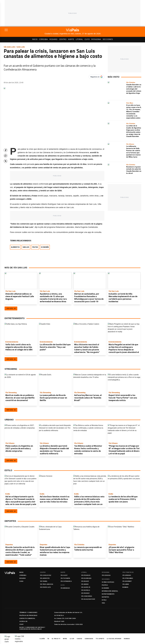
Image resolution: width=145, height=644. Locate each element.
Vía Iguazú (85, 581)
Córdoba (43, 39)
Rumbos (125, 587)
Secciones (108, 39)
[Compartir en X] (5, 161)
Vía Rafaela (85, 590)
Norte (71, 39)
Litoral (79, 39)
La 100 (72, 638)
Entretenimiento (108, 594)
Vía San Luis (9, 47)
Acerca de (23, 621)
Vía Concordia (86, 596)
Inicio (34, 39)
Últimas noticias (108, 582)
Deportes (105, 597)
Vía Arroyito (45, 578)
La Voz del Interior (114, 638)
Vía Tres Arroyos (46, 584)
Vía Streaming (127, 578)
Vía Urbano (126, 575)
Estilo (104, 600)
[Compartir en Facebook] (5, 150)
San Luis (21, 47)
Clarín (42, 638)
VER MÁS (9, 308)
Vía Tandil (43, 581)
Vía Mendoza (65, 588)
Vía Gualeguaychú (88, 599)
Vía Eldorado (86, 578)
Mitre (65, 638)
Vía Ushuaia (106, 575)
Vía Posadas (85, 575)
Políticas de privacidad (28, 615)
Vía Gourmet (127, 581)
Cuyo (87, 39)
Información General (110, 591)
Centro (62, 39)
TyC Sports (100, 638)
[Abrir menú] (25, 30)
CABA (21, 581)
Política (105, 585)
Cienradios (89, 638)
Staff (21, 624)
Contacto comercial (27, 618)
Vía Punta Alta (45, 587)
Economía (45, 247)
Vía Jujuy (64, 575)
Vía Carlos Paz (45, 575)
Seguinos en (95, 77)
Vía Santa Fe (85, 587)
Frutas (35, 247)
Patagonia (96, 39)
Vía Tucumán (65, 578)
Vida (103, 603)
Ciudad (79, 638)
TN (48, 638)
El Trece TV (56, 638)
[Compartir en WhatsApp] (5, 155)
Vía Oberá (85, 584)
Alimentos (15, 247)
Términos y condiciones (28, 612)
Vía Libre (125, 584)
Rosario (53, 39)
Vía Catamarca (66, 581)
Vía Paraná (85, 593)
